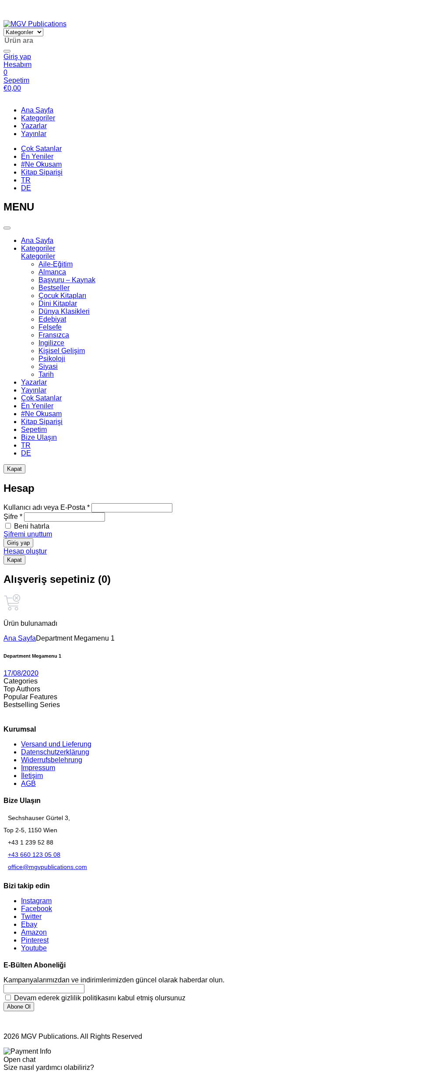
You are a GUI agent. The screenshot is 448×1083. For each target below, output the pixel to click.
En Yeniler (37, 156)
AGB (28, 783)
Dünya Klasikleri (64, 311)
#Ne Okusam (41, 164)
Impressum (38, 767)
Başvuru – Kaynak (66, 280)
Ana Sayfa (37, 110)
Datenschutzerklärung (55, 752)
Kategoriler (38, 118)
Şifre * (13, 516)
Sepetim (34, 429)
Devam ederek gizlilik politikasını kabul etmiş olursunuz (99, 998)
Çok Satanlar (41, 148)
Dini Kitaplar (57, 303)
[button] (8, 16)
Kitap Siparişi (42, 172)
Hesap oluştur (25, 551)
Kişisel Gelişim (61, 350)
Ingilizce (51, 343)
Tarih (46, 374)
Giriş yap (18, 543)
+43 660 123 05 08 (34, 854)
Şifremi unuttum (28, 534)
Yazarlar (34, 126)
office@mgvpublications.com (47, 866)
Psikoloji (51, 358)
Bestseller (54, 287)
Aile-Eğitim (55, 264)
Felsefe (50, 327)
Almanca (52, 272)
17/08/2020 (21, 673)
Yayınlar (33, 133)
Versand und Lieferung (56, 744)
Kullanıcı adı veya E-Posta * (47, 507)
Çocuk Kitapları (62, 295)
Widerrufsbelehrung (51, 760)
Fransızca (53, 335)
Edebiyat (52, 319)
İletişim (32, 775)
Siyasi (48, 366)
